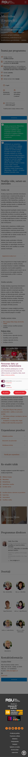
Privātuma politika (15, 733)
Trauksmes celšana (15, 736)
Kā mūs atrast (14, 750)
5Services (9, 387)
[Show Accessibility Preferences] (23, 752)
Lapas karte (15, 752)
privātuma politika (9, 375)
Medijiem (14, 744)
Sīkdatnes (14, 739)
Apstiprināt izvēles (19, 392)
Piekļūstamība (15, 741)
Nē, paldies (5, 392)
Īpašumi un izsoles (15, 747)
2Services (9, 383)
